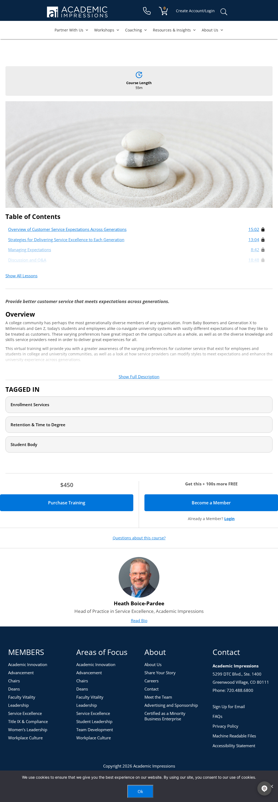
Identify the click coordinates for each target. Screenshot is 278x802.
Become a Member (230, 503)
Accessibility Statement (234, 745)
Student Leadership (94, 721)
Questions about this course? (139, 538)
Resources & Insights (172, 30)
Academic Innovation (27, 664)
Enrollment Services (30, 404)
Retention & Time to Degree (38, 424)
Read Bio (139, 620)
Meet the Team (158, 697)
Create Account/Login (195, 10)
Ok (140, 791)
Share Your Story (160, 672)
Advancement (21, 672)
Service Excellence (25, 713)
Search (223, 12)
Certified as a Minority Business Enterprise (164, 716)
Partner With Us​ (69, 30)
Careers (151, 680)
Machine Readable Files (234, 736)
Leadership (18, 705)
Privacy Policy (225, 726)
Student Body (24, 444)
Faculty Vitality (21, 697)
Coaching (133, 30)
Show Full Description (139, 376)
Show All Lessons (21, 275)
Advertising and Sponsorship (171, 705)
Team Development (94, 729)
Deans (14, 689)
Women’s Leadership (27, 729)
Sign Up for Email (229, 706)
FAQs (217, 716)
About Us (210, 30)
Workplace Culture (25, 737)
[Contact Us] (147, 11)
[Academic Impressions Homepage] (77, 14)
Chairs (14, 680)
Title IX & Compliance (28, 721)
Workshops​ (104, 30)
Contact (151, 689)
